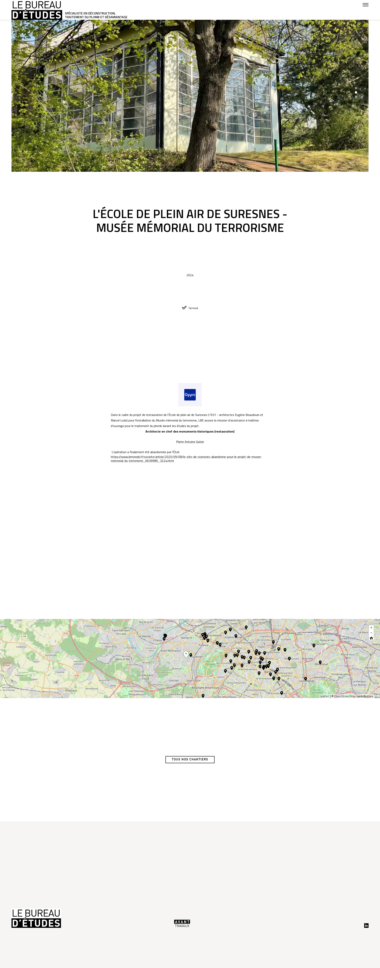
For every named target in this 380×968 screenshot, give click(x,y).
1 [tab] (356, 88)
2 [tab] (356, 92)
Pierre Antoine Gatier (190, 441)
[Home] (372, 639)
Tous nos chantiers (190, 759)
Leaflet (324, 696)
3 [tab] (356, 97)
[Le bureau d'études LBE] (36, 10)
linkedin (366, 925)
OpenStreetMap (345, 696)
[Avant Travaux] (182, 924)
